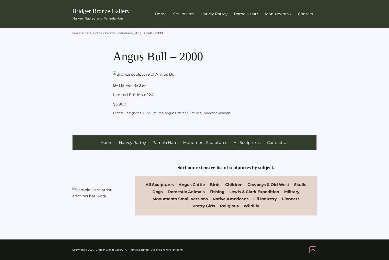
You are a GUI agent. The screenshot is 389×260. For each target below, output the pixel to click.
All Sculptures (152, 113)
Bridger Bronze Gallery (101, 11)
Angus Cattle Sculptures (183, 113)
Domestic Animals (216, 113)
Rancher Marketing (171, 249)
